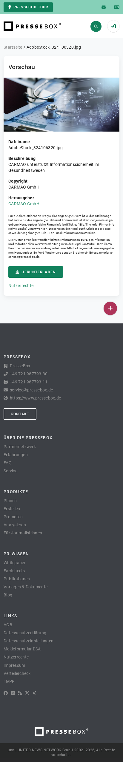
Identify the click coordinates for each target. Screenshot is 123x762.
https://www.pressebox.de (35, 398)
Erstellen (12, 508)
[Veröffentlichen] (110, 308)
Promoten (13, 516)
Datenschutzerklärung (25, 632)
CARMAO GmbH (23, 203)
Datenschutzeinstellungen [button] (28, 640)
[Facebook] (6, 693)
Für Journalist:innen (23, 532)
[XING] (34, 693)
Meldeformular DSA (22, 649)
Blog (8, 595)
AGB (8, 624)
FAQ (8, 462)
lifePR (9, 681)
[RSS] (20, 693)
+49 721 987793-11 (28, 382)
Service (10, 470)
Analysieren (15, 524)
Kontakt (20, 414)
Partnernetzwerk (20, 446)
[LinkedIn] (13, 693)
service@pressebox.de (23, 256)
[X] (27, 693)
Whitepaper (15, 562)
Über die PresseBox (28, 437)
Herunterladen (38, 272)
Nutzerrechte (20, 285)
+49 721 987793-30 (28, 373)
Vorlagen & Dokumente (25, 586)
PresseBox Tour (30, 7)
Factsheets (14, 570)
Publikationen (17, 578)
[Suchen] (96, 26)
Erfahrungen (16, 454)
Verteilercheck (17, 673)
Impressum (14, 665)
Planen (10, 500)
